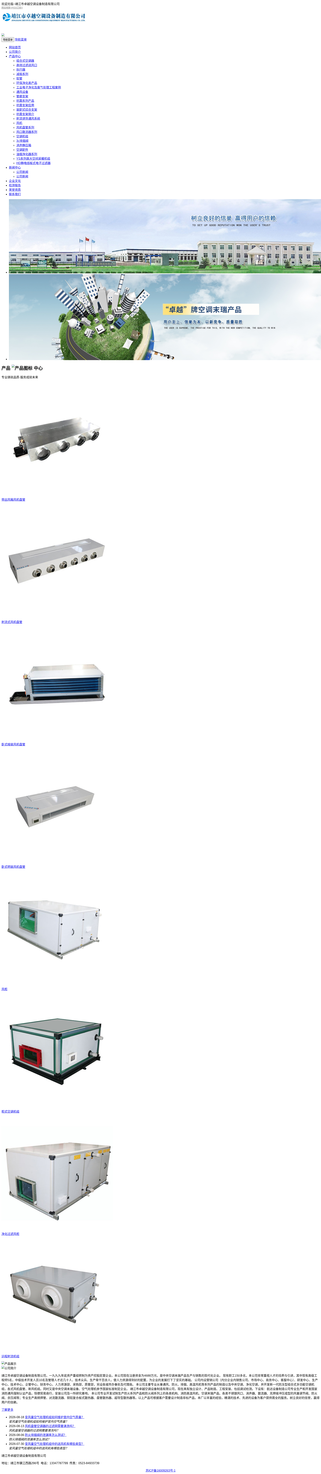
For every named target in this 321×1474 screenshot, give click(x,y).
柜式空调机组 (10, 1111)
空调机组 (22, 136)
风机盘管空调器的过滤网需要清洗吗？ (50, 1426)
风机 (19, 123)
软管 (19, 78)
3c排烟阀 (22, 140)
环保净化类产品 (26, 83)
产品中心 (15, 56)
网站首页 (15, 47)
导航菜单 (21, 39)
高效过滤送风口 (26, 65)
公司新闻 (22, 172)
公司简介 (15, 51)
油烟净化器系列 (26, 154)
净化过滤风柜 (10, 1234)
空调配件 (22, 149)
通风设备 (22, 91)
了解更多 (7, 1409)
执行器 (20, 69)
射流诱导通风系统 (28, 118)
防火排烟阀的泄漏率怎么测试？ (46, 1435)
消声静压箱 (23, 145)
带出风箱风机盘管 (13, 499)
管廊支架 (22, 96)
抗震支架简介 (25, 114)
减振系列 (22, 74)
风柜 (4, 989)
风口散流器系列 (26, 132)
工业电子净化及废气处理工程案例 (38, 87)
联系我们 (15, 194)
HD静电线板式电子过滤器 (33, 163)
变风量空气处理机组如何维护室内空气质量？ (54, 1417)
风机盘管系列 (25, 127)
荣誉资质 (15, 189)
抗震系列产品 (25, 100)
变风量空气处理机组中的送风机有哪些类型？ (54, 1443)
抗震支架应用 (25, 105)
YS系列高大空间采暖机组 (33, 158)
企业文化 (15, 180)
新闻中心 (15, 167)
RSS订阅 (16, 7)
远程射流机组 (10, 1356)
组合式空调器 (25, 60)
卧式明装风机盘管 (13, 866)
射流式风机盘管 (11, 622)
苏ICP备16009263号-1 (161, 1470)
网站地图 (5, 7)
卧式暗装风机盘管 (13, 744)
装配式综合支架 (26, 109)
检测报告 (15, 185)
